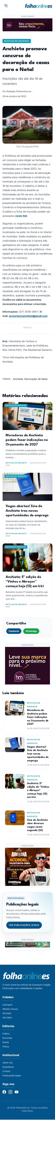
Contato (6, 1071)
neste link (21, 215)
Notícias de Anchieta (16, 41)
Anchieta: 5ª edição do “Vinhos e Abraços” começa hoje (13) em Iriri (25, 581)
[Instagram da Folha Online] (10, 1092)
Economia (7, 1038)
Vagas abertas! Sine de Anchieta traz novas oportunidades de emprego (27, 510)
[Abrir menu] (5, 5)
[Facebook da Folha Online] (4, 1092)
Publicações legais (11, 1075)
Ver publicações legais (24, 925)
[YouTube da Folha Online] (16, 1092)
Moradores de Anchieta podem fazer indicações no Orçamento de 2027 (27, 440)
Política (6, 1033)
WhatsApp (31, 631)
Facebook (14, 631)
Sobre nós (7, 1062)
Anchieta (18, 378)
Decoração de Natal (36, 378)
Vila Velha (7, 1017)
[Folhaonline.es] (39, 6)
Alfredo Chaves (10, 1009)
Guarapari (7, 1004)
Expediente (8, 1067)
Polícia (5, 1046)
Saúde (5, 1042)
